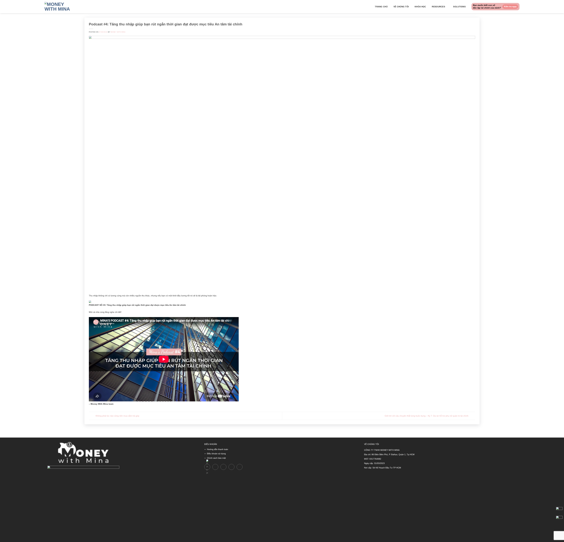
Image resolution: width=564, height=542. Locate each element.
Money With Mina (118, 32)
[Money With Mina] (59, 6)
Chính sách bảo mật (216, 458)
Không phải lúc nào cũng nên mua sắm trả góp (117, 415)
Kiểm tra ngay (510, 6)
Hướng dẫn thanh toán (217, 449)
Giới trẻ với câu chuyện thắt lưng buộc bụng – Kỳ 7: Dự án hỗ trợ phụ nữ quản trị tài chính (427, 415)
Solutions (459, 6)
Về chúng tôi (401, 6)
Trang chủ (381, 6)
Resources (438, 6)
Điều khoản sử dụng (216, 453)
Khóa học (420, 6)
